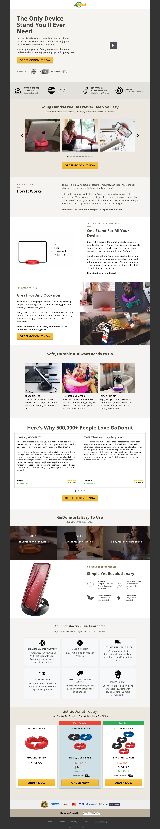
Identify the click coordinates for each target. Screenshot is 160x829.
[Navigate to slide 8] (89, 157)
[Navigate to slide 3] (73, 157)
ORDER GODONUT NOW (35, 60)
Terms (86, 822)
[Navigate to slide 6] (83, 157)
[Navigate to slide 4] (76, 157)
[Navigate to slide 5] (80, 157)
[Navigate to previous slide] (22, 135)
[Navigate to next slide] (138, 135)
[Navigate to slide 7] (86, 157)
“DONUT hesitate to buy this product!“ (104, 437)
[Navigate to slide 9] (92, 157)
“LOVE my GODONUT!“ (29, 437)
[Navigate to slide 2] (70, 157)
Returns (62, 822)
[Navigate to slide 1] (67, 157)
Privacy (74, 822)
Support (49, 822)
